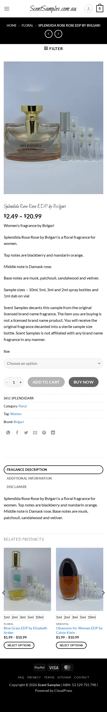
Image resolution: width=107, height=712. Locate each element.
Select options (19, 645)
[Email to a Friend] (35, 433)
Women (15, 414)
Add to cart (46, 382)
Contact (81, 677)
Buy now (84, 382)
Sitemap (64, 677)
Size (7, 351)
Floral (27, 25)
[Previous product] (58, 34)
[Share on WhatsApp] (8, 433)
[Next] (103, 602)
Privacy (34, 677)
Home (12, 25)
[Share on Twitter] (26, 433)
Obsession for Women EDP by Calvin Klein (79, 630)
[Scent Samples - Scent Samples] (53, 9)
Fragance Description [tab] (27, 470)
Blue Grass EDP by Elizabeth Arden (25, 630)
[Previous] (4, 602)
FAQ (21, 677)
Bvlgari (19, 422)
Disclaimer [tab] (17, 487)
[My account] (88, 9)
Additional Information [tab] (29, 478)
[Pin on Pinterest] (44, 433)
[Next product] (49, 34)
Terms (49, 677)
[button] (7, 8)
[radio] (15, 617)
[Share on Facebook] (17, 433)
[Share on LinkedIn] (53, 433)
